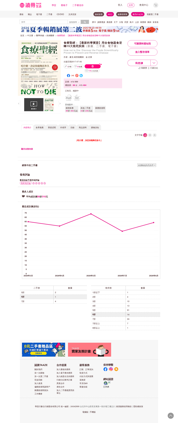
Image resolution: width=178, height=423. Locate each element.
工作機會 (38, 393)
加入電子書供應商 (64, 372)
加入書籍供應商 (63, 369)
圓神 (149, 22)
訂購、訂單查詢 (86, 369)
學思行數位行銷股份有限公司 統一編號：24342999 (57, 406)
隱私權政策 (138, 406)
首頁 (22, 35)
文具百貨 (72, 14)
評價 (69, 66)
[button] (156, 4)
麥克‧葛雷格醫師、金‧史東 (81, 57)
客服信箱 (83, 386)
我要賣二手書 (153, 14)
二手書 (49, 14)
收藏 (79, 66)
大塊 (121, 22)
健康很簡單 (122, 14)
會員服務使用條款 (124, 406)
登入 (120, 4)
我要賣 (144, 67)
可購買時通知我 (142, 43)
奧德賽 (109, 22)
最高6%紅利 (138, 14)
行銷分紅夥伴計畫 (64, 379)
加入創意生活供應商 (65, 376)
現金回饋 (38, 379)
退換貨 (82, 379)
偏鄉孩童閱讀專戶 (42, 386)
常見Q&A (83, 383)
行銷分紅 (154, 67)
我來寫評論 (26, 183)
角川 (132, 22)
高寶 (126, 22)
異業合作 (60, 383)
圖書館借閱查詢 (41, 390)
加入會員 (38, 383)
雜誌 (30, 14)
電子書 (39, 14)
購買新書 (72, 109)
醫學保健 (40, 35)
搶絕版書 (99, 14)
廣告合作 (60, 386)
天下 (116, 22)
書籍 (21, 14)
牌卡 (94, 22)
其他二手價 (86, 109)
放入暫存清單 (142, 52)
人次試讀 (93, 70)
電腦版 (85, 411)
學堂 (54, 5)
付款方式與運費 (86, 376)
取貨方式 (83, 372)
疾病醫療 (50, 35)
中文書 (30, 35)
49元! (110, 14)
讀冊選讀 (101, 22)
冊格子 (64, 5)
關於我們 (38, 369)
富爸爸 (156, 22)
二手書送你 (77, 5)
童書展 (143, 22)
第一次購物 (39, 372)
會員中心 (143, 4)
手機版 (93, 411)
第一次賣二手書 (41, 376)
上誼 (137, 22)
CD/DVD (60, 14)
